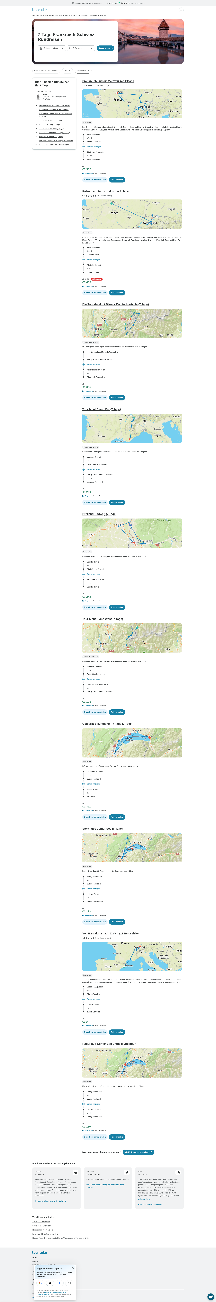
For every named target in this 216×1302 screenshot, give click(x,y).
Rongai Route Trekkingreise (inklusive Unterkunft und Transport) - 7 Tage (61, 1238)
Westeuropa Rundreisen (59, 15)
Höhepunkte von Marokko (42, 1230)
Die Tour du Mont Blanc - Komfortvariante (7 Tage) (55, 115)
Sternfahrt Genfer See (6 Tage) (51, 137)
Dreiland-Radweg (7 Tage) (49, 125)
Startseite (35, 15)
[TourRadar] (40, 10)
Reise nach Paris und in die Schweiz (54, 110)
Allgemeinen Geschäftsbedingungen (55, 1292)
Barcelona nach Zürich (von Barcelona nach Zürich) (105, 1186)
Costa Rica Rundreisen (41, 1226)
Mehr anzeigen (144, 1199)
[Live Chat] (210, 1296)
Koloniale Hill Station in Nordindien (46, 1234)
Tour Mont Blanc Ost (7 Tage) (50, 121)
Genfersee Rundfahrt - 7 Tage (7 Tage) (54, 133)
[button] (133, 173)
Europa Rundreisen (45, 15)
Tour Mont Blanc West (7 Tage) (51, 129)
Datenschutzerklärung (43, 1294)
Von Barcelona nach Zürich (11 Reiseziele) (56, 141)
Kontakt (35, 1261)
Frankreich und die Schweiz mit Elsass (54, 106)
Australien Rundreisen (41, 1222)
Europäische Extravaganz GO (150, 1205)
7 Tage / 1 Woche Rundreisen (98, 15)
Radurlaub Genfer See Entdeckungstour (55, 145)
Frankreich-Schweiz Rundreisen (78, 15)
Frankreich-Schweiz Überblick (46, 71)
